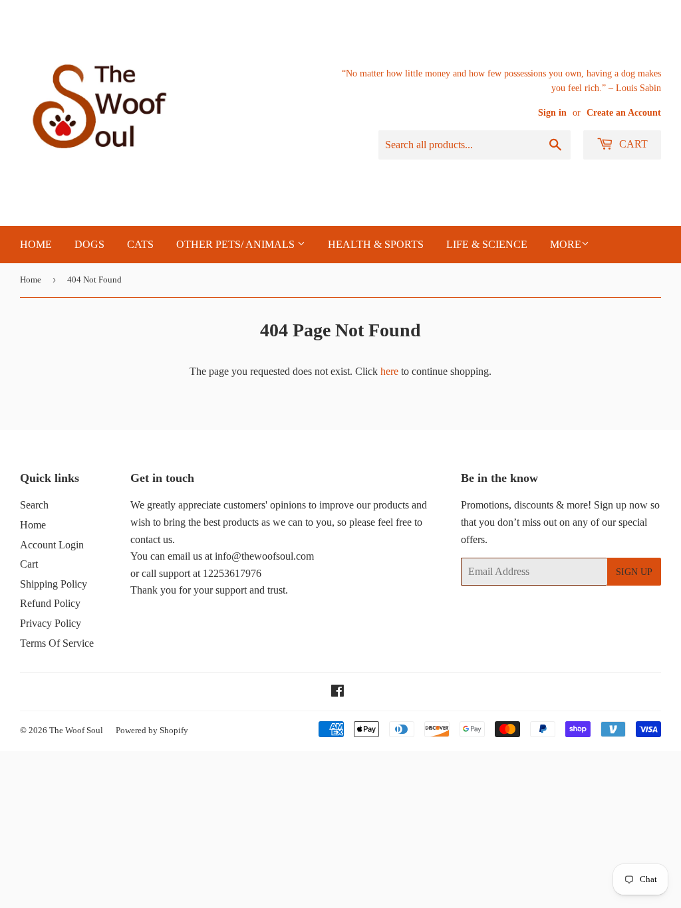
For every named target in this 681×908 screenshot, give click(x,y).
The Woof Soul (76, 730)
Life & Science (486, 244)
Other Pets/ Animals (236, 244)
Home (30, 279)
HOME (36, 244)
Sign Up (634, 572)
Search (34, 505)
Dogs (89, 244)
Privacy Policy (50, 623)
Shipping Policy (53, 584)
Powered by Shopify (152, 730)
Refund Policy (50, 603)
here (389, 371)
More (565, 244)
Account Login (52, 544)
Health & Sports (376, 244)
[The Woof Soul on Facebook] (337, 692)
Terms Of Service (57, 643)
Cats (140, 244)
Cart (632, 144)
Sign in (552, 113)
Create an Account (624, 113)
